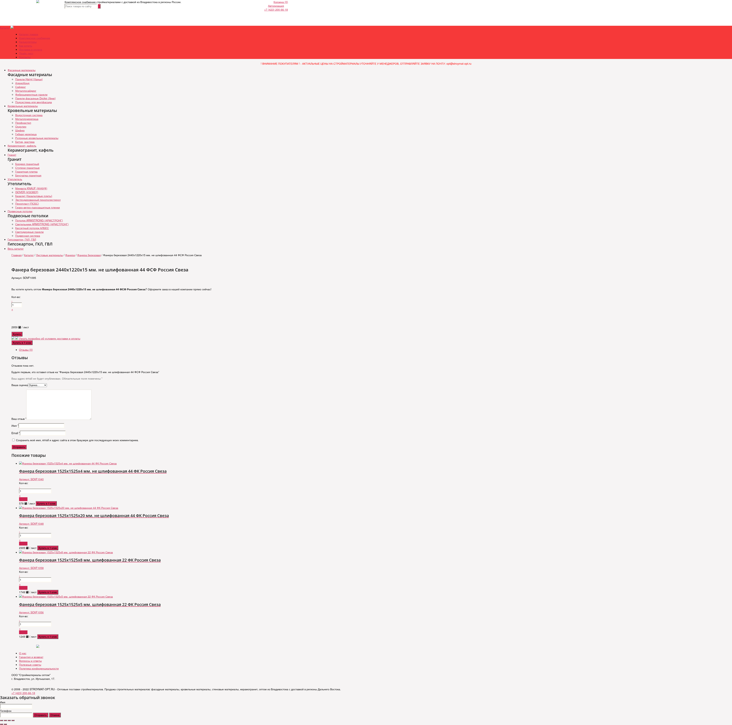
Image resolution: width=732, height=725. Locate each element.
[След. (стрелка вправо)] (5, 724)
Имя (14, 425)
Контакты (24, 57)
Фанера (70, 255)
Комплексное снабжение (34, 38)
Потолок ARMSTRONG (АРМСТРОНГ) (39, 220)
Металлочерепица (26, 119)
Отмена (55, 715)
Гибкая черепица (26, 134)
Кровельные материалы (23, 106)
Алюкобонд (22, 83)
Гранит (12, 155)
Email (15, 433)
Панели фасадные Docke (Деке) (35, 98)
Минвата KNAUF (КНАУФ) (31, 188)
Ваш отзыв (18, 419)
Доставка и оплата (30, 49)
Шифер (20, 130)
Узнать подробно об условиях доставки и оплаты (49, 338)
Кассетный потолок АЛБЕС (32, 228)
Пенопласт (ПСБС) (27, 203)
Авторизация (276, 6)
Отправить (41, 715)
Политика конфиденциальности (39, 668)
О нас (22, 653)
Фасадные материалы (21, 70)
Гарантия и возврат (31, 657)
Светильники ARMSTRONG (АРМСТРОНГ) (42, 224)
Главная (16, 255)
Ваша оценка (19, 385)
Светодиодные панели (29, 232)
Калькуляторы (28, 42)
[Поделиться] (5, 720)
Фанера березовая (89, 255)
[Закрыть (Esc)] (1, 720)
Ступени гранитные (27, 168)
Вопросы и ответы (30, 661)
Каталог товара (28, 34)
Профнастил (23, 123)
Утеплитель (15, 179)
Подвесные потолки (20, 211)
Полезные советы (30, 664)
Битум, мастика (25, 142)
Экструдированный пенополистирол (38, 200)
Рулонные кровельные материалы (36, 138)
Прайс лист (26, 53)
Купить (17, 334)
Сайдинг (20, 87)
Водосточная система (29, 115)
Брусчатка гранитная (28, 175)
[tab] (370, 350)
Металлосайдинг (25, 91)
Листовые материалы (49, 255)
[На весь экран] (9, 720)
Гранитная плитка (26, 171)
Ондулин (20, 126)
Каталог (5, 28)
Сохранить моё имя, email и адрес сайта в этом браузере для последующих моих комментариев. (77, 440)
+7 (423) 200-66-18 (276, 9)
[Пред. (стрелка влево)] (1, 724)
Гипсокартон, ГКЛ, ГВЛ (22, 239)
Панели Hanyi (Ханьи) (29, 79)
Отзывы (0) (26, 350)
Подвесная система (27, 235)
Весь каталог (16, 248)
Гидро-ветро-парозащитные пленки (37, 207)
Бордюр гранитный (27, 164)
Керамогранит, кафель (22, 145)
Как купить (25, 45)
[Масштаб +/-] (12, 720)
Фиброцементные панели (31, 94)
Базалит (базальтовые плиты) (33, 196)
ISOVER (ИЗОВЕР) (26, 192)
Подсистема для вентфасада (33, 102)
